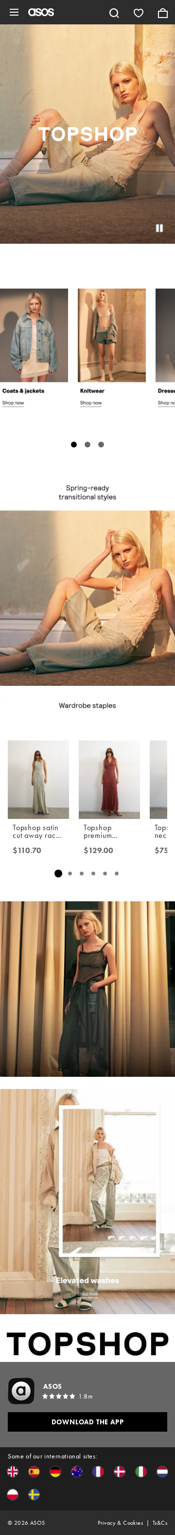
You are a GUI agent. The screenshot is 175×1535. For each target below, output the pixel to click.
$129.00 (98, 851)
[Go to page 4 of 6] (93, 873)
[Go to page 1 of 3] (74, 444)
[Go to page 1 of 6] (58, 873)
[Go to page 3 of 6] (82, 873)
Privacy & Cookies (120, 1523)
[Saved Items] (138, 12)
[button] (12, 1471)
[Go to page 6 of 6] (117, 873)
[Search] (114, 12)
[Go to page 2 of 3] (87, 444)
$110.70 (27, 851)
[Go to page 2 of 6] (70, 873)
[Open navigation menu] (14, 12)
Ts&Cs (160, 1523)
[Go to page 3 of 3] (101, 444)
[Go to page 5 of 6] (105, 873)
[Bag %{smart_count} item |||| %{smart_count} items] (163, 12)
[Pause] (159, 228)
